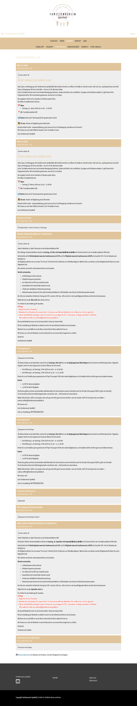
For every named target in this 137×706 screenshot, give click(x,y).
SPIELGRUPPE (49, 47)
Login (133, 34)
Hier (19, 304)
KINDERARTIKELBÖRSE (73, 47)
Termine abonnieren (24, 655)
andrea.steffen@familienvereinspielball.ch (31, 401)
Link (25, 265)
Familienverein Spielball (14, 34)
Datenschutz (93, 681)
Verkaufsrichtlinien (60, 325)
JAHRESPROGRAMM (60, 47)
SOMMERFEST (84, 47)
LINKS (85, 41)
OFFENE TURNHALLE (95, 47)
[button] (68, 100)
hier (64, 329)
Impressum (92, 678)
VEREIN (62, 41)
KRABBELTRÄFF (40, 47)
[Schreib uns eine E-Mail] (18, 682)
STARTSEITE (54, 41)
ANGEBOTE (69, 41)
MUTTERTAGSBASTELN (37, 412)
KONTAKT (78, 41)
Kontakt (55, 678)
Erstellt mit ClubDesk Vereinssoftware (49, 697)
